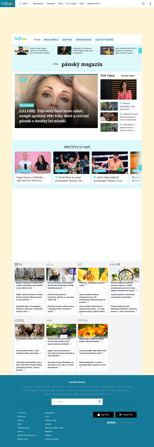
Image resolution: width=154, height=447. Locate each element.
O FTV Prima (21, 413)
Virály (60, 3)
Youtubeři (51, 3)
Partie (91, 387)
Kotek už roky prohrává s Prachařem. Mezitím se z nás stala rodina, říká (61, 297)
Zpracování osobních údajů (54, 428)
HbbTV (19, 424)
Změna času (82, 387)
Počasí (98, 387)
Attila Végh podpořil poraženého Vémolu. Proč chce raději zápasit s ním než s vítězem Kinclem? (108, 179)
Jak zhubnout (27, 387)
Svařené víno (72, 390)
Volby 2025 (60, 390)
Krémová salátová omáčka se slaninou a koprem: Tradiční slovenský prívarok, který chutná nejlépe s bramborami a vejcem (123, 286)
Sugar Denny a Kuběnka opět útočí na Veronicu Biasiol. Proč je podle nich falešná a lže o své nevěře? (31, 179)
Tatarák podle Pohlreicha (89, 390)
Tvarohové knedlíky (70, 394)
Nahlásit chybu (22, 439)
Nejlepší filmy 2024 (42, 387)
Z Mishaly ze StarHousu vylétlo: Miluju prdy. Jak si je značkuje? (83, 50)
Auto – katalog (30, 390)
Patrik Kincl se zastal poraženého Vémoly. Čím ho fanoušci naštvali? (70, 179)
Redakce (48, 435)
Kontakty (48, 424)
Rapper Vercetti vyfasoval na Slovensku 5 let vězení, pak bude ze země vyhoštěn (61, 353)
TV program (70, 387)
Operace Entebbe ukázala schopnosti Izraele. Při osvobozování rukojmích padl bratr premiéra (92, 298)
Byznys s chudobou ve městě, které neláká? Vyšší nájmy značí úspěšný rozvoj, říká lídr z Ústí (29, 285)
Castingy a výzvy (50, 420)
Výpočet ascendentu (53, 394)
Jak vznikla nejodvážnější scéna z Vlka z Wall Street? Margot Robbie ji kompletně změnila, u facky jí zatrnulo (29, 366)
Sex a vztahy (71, 3)
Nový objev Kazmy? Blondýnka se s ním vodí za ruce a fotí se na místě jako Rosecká (61, 364)
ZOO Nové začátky (124, 387)
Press (47, 416)
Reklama (20, 420)
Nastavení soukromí (52, 439)
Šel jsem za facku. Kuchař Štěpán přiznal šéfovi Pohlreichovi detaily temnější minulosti (61, 285)
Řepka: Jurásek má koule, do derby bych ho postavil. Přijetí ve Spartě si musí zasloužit (29, 297)
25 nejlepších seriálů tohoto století (29, 339)
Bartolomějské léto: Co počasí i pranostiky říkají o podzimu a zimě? (92, 363)
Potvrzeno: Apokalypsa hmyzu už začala (91, 284)
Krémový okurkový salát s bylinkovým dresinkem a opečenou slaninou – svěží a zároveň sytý (124, 308)
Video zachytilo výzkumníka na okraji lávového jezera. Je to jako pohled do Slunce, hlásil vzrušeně (92, 308)
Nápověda (48, 431)
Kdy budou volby (109, 387)
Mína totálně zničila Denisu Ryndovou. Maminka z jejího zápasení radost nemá (126, 51)
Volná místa (21, 416)
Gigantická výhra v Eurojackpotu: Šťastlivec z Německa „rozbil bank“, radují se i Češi (29, 308)
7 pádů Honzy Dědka (46, 390)
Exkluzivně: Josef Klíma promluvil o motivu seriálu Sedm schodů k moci (129, 118)
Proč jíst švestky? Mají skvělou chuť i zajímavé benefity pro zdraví (92, 352)
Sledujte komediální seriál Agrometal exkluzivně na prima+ (127, 109)
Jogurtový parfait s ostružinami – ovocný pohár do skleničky (123, 296)
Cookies (20, 431)
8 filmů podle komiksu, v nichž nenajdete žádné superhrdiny (27, 352)
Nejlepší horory (58, 387)
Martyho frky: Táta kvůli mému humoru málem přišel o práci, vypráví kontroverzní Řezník (59, 341)
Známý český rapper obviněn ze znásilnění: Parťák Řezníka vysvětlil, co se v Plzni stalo (41, 51)
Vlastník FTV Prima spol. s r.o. (27, 435)
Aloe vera (105, 390)
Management (49, 413)
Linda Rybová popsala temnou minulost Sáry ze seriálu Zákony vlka (128, 128)
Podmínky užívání (23, 428)
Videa (81, 3)
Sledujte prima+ (93, 3)
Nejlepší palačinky (87, 394)
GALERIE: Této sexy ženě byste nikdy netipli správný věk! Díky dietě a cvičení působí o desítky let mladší (54, 115)
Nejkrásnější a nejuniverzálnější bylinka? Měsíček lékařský (91, 340)
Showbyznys (38, 3)
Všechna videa (128, 75)
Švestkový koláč (102, 394)
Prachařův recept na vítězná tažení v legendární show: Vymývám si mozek (61, 308)
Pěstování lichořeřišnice (120, 390)
